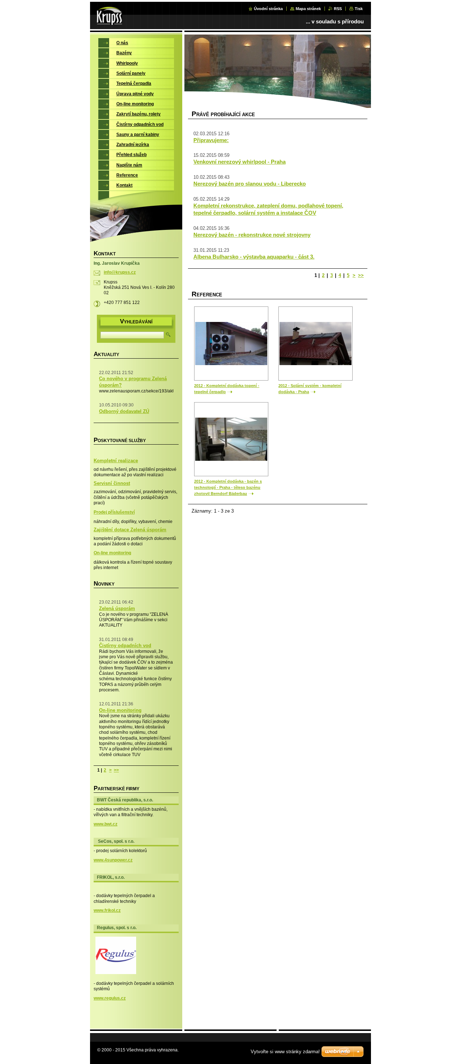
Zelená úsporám (117, 608)
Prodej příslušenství (114, 512)
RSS (338, 8)
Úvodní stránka (268, 8)
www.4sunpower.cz (113, 860)
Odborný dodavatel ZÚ (124, 411)
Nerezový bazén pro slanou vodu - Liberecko (249, 184)
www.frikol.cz (107, 910)
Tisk (359, 8)
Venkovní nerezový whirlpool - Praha (239, 162)
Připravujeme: (211, 140)
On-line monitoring (112, 553)
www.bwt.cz (105, 824)
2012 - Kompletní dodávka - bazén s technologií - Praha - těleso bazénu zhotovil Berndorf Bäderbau (228, 487)
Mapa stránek (308, 8)
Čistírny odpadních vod (125, 645)
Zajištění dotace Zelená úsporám (130, 529)
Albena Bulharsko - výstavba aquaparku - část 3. (253, 257)
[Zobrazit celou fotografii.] (231, 343)
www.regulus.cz (110, 998)
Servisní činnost (112, 483)
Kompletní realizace (116, 460)
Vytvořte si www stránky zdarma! (285, 1051)
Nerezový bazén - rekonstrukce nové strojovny (251, 235)
